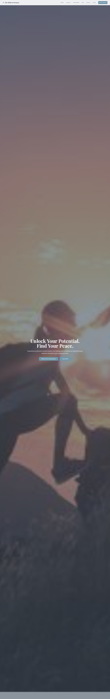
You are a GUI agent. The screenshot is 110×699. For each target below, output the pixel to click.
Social (94, 2)
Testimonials (76, 2)
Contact (88, 2)
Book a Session (102, 2)
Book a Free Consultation (49, 359)
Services (68, 2)
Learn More (65, 359)
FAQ (83, 2)
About (62, 2)
